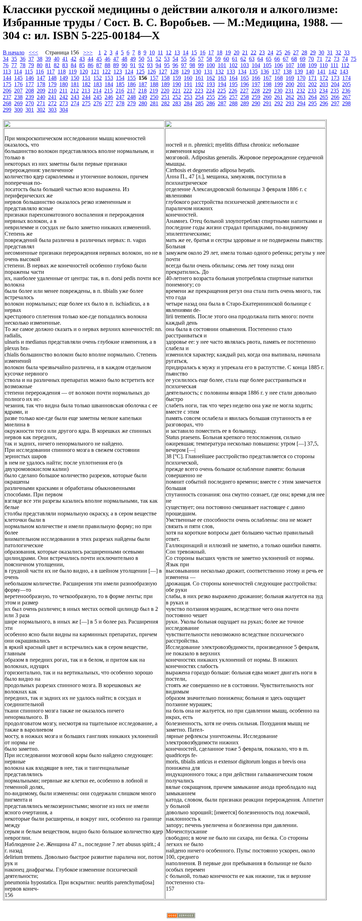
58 (209, 59)
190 (177, 84)
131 (208, 72)
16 (202, 52)
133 (231, 72)
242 (63, 97)
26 (287, 52)
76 (5, 65)
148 (52, 78)
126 (151, 72)
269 (18, 103)
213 (86, 91)
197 (256, 84)
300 (18, 110)
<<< (33, 52)
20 (236, 52)
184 (109, 84)
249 (143, 97)
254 (199, 97)
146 (29, 78)
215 (108, 91)
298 (346, 103)
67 (285, 59)
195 (233, 84)
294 (301, 103)
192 (199, 84)
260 (267, 97)
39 (48, 59)
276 (97, 103)
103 (244, 65)
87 (99, 65)
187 (143, 84)
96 (175, 65)
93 (150, 65)
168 (278, 78)
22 (253, 52)
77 (14, 65)
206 (7, 91)
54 (175, 59)
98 (192, 65)
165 (244, 78)
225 (221, 91)
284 (188, 103)
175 (7, 84)
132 (219, 72)
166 (256, 78)
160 (188, 78)
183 (97, 84)
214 (97, 91)
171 (312, 78)
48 (124, 59)
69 (302, 59)
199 (278, 84)
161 (199, 78)
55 (184, 59)
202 (312, 84)
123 (117, 72)
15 (194, 52)
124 (129, 72)
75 (353, 59)
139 (298, 72)
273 (63, 103)
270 (29, 103)
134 (242, 72)
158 (165, 78)
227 (244, 91)
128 (174, 72)
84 (73, 65)
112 (345, 65)
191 (188, 84)
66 (277, 59)
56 (192, 59)
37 (31, 59)
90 (124, 65)
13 (177, 52)
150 (75, 78)
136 (265, 72)
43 (82, 59)
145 (18, 78)
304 (63, 110)
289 (244, 103)
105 (267, 65)
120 (84, 72)
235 (335, 91)
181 (75, 84)
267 (346, 97)
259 (256, 97)
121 (95, 72)
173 (335, 78)
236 (346, 91)
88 (107, 65)
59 (218, 59)
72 (328, 59)
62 (243, 59)
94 (158, 65)
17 (211, 52)
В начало (13, 52)
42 (73, 59)
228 (255, 91)
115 (29, 72)
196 (244, 84)
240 (41, 97)
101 (222, 65)
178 (41, 84)
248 (131, 97)
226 (233, 91)
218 (142, 91)
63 (252, 59)
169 (290, 78)
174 (346, 78)
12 (168, 52)
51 (150, 59)
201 (301, 84)
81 (48, 65)
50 (141, 59)
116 (40, 72)
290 (256, 103)
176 (18, 84)
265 (324, 97)
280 (143, 103)
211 (63, 91)
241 (52, 97)
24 (270, 52)
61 (235, 59)
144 (7, 78)
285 (199, 103)
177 (29, 84)
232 (301, 91)
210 (52, 91)
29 (313, 52)
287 (222, 103)
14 (185, 52)
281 (154, 103)
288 (233, 103)
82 (56, 65)
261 (278, 97)
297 (335, 103)
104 (256, 65)
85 (82, 65)
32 (338, 52)
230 (278, 91)
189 (165, 84)
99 (201, 65)
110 (324, 65)
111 (334, 65)
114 (18, 72)
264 (312, 97)
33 (347, 52)
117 (51, 72)
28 (304, 52)
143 (344, 72)
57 (201, 59)
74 (345, 59)
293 (290, 103)
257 (233, 97)
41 (65, 59)
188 (154, 84)
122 (106, 72)
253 (188, 97)
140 (310, 72)
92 (141, 65)
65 (269, 59)
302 (41, 110)
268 (7, 103)
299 (7, 110)
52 (158, 59)
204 (335, 84)
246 (109, 97)
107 (290, 65)
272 (52, 103)
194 (222, 84)
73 (336, 59)
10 (152, 52)
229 (267, 91)
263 (301, 97)
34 (5, 59)
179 (52, 84)
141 (321, 72)
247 (120, 97)
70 (311, 59)
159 (177, 78)
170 (301, 78)
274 (75, 103)
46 (107, 59)
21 (245, 52)
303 (52, 110)
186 (131, 84)
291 (267, 103)
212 (74, 91)
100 (210, 65)
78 (22, 65)
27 (296, 52)
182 (86, 84)
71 (319, 59)
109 (312, 65)
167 (267, 78)
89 (116, 65)
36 (22, 59)
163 (222, 78)
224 (210, 91)
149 (63, 78)
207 (18, 91)
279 (131, 103)
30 (321, 52)
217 (131, 91)
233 (312, 91)
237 (7, 97)
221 (176, 91)
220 (165, 91)
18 (219, 52)
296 (324, 103)
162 (210, 78)
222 (187, 91)
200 (290, 84)
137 (276, 72)
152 (97, 78)
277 (109, 103)
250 (154, 97)
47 (116, 59)
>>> (88, 52)
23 (262, 52)
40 (56, 59)
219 (154, 91)
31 (330, 52)
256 (222, 97)
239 (29, 97)
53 (167, 59)
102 (233, 65)
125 (140, 72)
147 (41, 78)
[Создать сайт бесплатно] (181, 916)
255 (210, 97)
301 (29, 110)
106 (278, 65)
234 (323, 91)
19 (228, 52)
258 (244, 97)
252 (177, 97)
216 (120, 91)
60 (226, 59)
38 (39, 59)
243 (75, 97)
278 (120, 103)
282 (165, 103)
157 (154, 78)
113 (7, 72)
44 (90, 59)
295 (312, 103)
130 (197, 72)
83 (65, 65)
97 (184, 65)
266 (335, 97)
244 (86, 97)
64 (260, 59)
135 (253, 72)
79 (31, 65)
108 (301, 65)
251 (165, 97)
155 (131, 78)
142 (332, 72)
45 (99, 59)
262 (290, 97)
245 (97, 97)
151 (86, 78)
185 (120, 84)
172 (324, 78)
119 (73, 72)
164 (233, 78)
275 (86, 103)
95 (167, 65)
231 (289, 91)
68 (294, 59)
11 (160, 52)
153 (109, 78)
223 (199, 91)
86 (90, 65)
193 (210, 84)
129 (185, 72)
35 (14, 59)
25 (279, 52)
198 (267, 84)
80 (39, 65)
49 (133, 59)
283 (177, 103)
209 (41, 91)
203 (324, 84)
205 (346, 84)
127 (163, 72)
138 (287, 72)
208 (29, 91)
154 (120, 78)
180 (63, 84)
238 (18, 97)
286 (210, 103)
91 (133, 65)
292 (278, 103)
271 (41, 103)
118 (62, 72)
